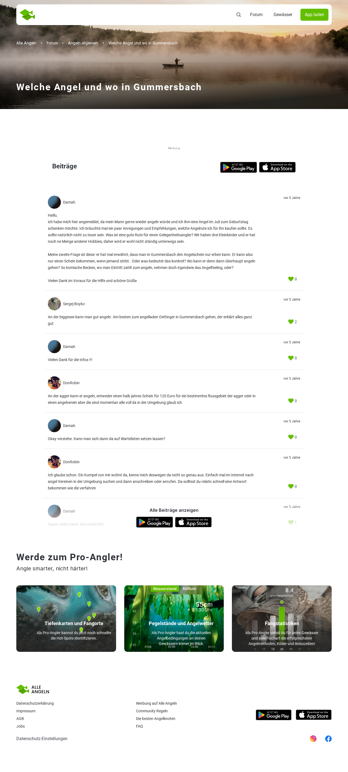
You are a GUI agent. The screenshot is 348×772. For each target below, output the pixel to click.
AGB (20, 718)
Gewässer (283, 14)
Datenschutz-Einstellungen (41, 738)
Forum (256, 14)
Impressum (25, 711)
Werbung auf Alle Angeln (156, 703)
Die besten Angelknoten (155, 718)
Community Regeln (152, 711)
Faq (139, 726)
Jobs (20, 726)
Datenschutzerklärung (35, 703)
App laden (314, 14)
